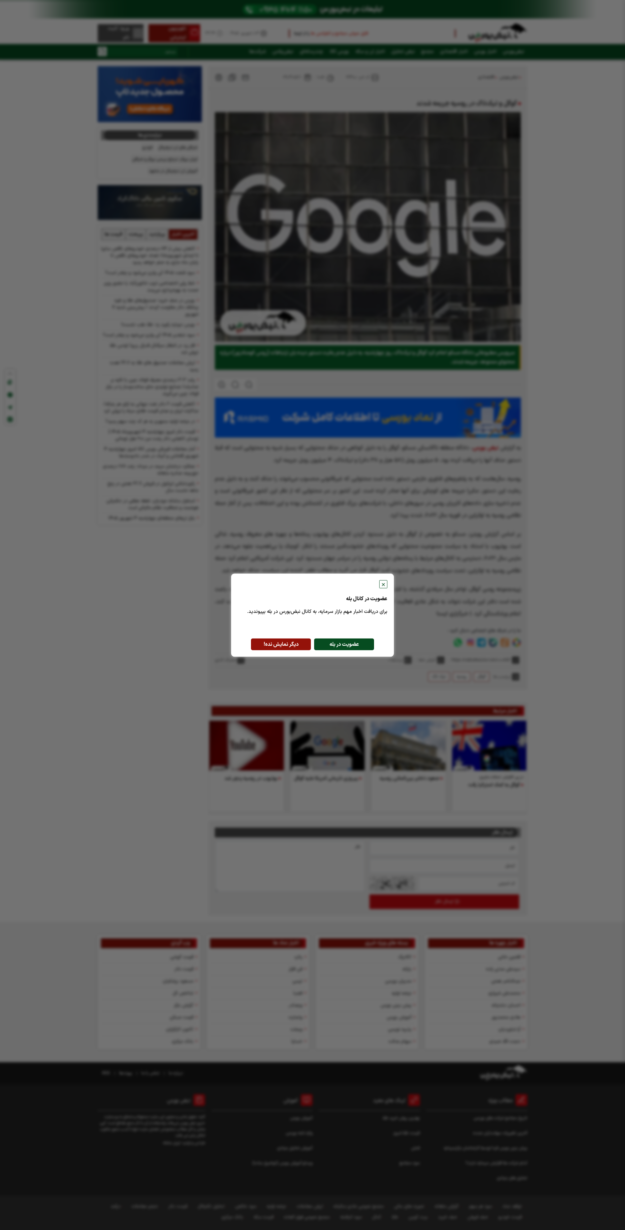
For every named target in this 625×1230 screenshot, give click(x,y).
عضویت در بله (344, 644)
